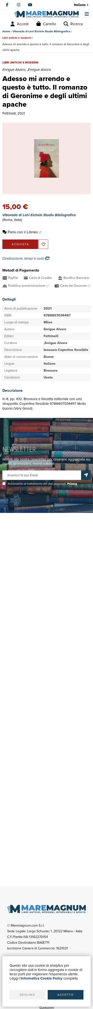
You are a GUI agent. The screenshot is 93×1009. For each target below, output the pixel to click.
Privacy (72, 484)
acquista (20, 244)
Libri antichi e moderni (16, 38)
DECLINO (27, 995)
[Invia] (86, 475)
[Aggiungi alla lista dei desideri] (43, 244)
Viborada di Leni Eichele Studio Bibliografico (41, 31)
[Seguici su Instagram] (18, 5)
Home (6, 31)
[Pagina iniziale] (46, 14)
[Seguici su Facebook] (7, 5)
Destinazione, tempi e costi (23, 258)
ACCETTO (65, 995)
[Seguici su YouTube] (30, 5)
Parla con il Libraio (23, 232)
